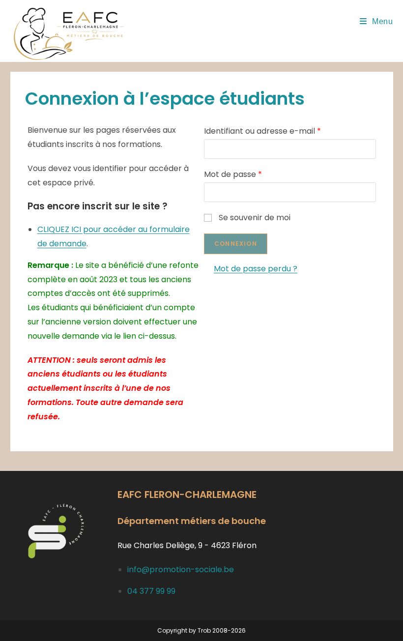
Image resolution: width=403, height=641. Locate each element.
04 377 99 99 (151, 591)
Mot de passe (233, 174)
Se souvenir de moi (254, 217)
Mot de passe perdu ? (255, 268)
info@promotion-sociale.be (180, 569)
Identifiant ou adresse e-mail (262, 131)
